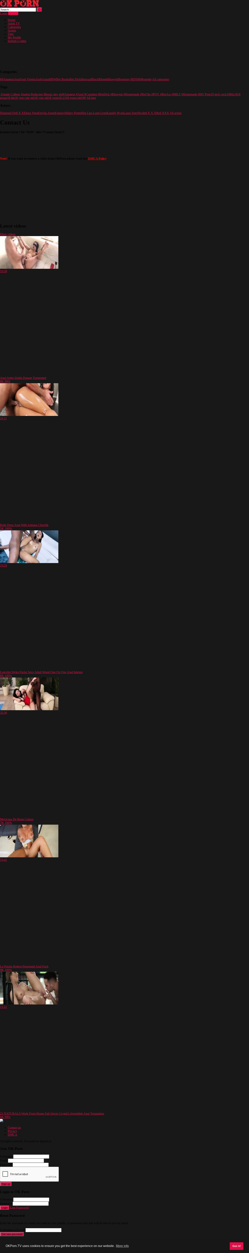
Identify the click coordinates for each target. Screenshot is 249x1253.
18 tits (11, 97)
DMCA (12, 1134)
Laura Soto (130, 113)
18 (235, 94)
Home (11, 20)
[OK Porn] (19, 5)
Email (3, 1160)
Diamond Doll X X (12, 113)
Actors (12, 30)
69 (1, 79)
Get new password (12, 1234)
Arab (39, 79)
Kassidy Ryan (115, 113)
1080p (230, 94)
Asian (45, 79)
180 (83, 97)
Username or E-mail (12, 1230)
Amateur (8, 79)
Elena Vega (31, 113)
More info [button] (122, 1246)
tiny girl (58, 94)
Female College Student (15, 94)
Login (3, 13)
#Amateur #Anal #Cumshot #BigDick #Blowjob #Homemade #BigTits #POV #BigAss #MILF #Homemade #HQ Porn (137, 94)
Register (13, 13)
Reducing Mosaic (41, 94)
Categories (14, 27)
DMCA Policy (97, 158)
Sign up (6, 1184)
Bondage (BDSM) (129, 79)
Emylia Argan (46, 113)
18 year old (41, 97)
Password (6, 1164)
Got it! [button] (236, 1246)
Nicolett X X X (146, 113)
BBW (52, 79)
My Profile (14, 37)
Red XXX (162, 113)
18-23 (62, 97)
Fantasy (60, 113)
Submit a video (17, 41)
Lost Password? (19, 1207)
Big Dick (75, 79)
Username (6, 1156)
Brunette (146, 79)
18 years (53, 97)
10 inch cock (218, 94)
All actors (175, 113)
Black (95, 79)
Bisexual (86, 79)
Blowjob (113, 79)
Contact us (14, 1127)
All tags (91, 97)
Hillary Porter (73, 113)
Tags (11, 34)
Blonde (103, 79)
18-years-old (73, 97)
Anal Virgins (28, 79)
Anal (17, 79)
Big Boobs (62, 79)
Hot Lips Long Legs (93, 113)
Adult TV (14, 23)
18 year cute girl (24, 97)
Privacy (12, 1131)
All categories (160, 79)
